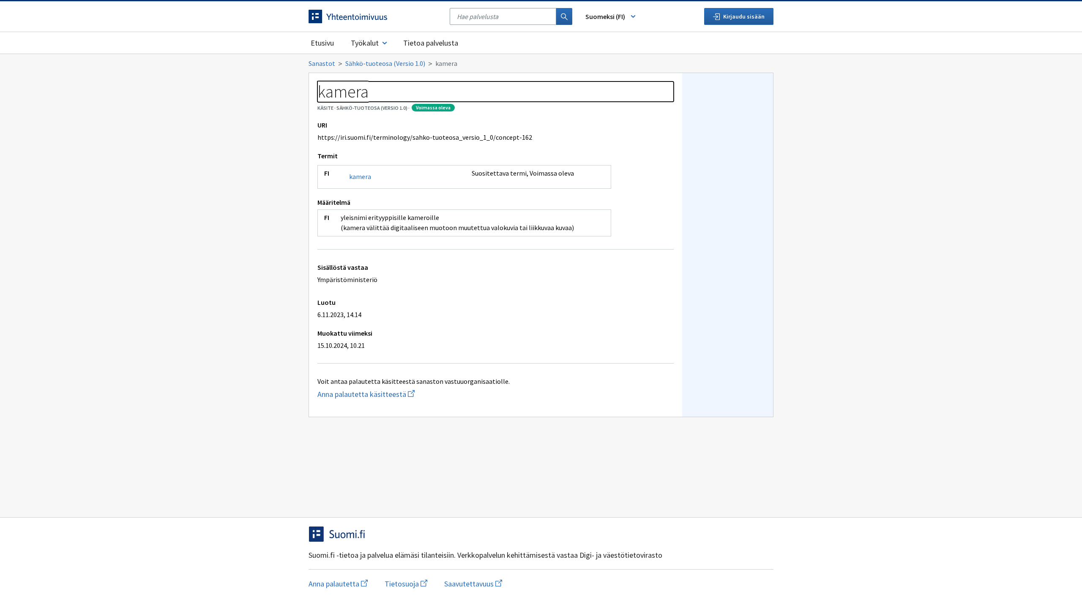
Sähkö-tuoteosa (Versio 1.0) (385, 63)
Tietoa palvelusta (430, 43)
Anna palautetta (338, 583)
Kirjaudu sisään (744, 16)
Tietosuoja (406, 583)
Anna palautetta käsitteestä (405, 394)
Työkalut (365, 43)
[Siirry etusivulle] (375, 16)
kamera (360, 176)
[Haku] (564, 16)
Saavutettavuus (473, 583)
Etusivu (322, 43)
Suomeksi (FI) (605, 16)
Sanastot (322, 63)
